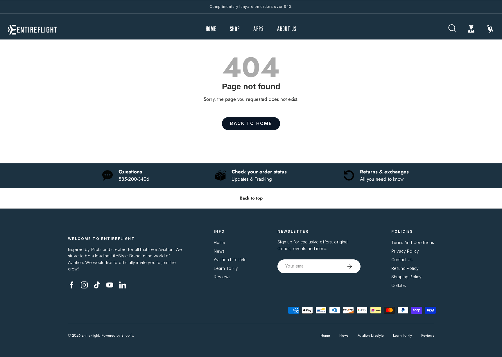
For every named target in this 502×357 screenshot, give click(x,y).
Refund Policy (405, 268)
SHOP (235, 29)
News (219, 251)
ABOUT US (286, 29)
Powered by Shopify (117, 335)
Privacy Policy (405, 251)
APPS (258, 29)
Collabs (398, 285)
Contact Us (402, 259)
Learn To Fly (226, 268)
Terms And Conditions (412, 242)
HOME (211, 29)
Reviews (222, 276)
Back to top (251, 198)
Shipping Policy (406, 276)
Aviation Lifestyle (230, 259)
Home (219, 242)
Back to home (251, 123)
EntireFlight (90, 335)
